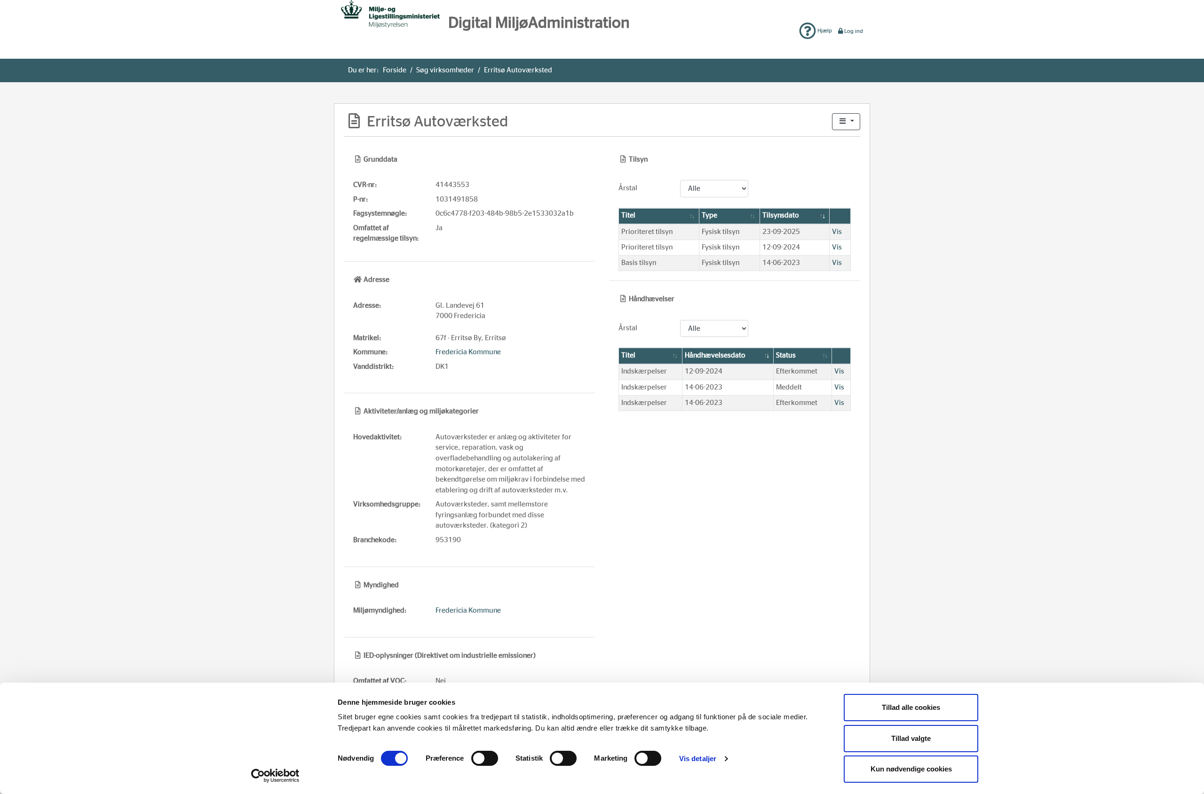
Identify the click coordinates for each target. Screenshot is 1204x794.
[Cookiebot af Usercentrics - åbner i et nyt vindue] (275, 776)
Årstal (627, 188)
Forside (394, 70)
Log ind (853, 31)
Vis (837, 231)
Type (709, 215)
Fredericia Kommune (468, 352)
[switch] (484, 758)
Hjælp (824, 30)
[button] (846, 122)
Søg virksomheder (445, 70)
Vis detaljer (697, 759)
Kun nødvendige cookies (911, 769)
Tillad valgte (911, 738)
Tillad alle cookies (911, 707)
